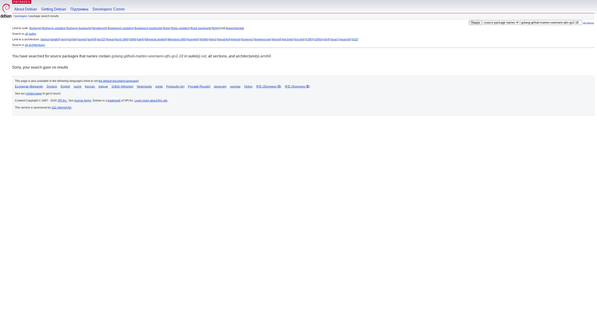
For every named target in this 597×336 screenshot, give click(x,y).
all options (588, 22)
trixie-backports (201, 28)
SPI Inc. (62, 100)
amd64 (55, 39)
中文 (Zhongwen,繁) (297, 86)
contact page (34, 93)
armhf (91, 39)
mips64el (223, 39)
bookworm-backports (148, 28)
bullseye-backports (79, 28)
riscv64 (299, 39)
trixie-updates (180, 28)
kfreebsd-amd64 (155, 39)
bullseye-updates (54, 28)
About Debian (25, 9)
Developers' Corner (109, 9)
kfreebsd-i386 (177, 39)
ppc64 (277, 39)
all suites (30, 33)
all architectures (35, 45)
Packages (21, 2)
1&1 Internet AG (61, 107)
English (65, 86)
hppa (110, 39)
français (90, 86)
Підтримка (79, 9)
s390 (309, 39)
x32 (355, 39)
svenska (235, 86)
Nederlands (144, 86)
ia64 (140, 39)
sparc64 (345, 39)
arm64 (73, 39)
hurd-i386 (121, 39)
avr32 (101, 39)
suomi (77, 86)
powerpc (247, 39)
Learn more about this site (151, 100)
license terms (82, 100)
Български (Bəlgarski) (29, 86)
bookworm (99, 28)
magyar (103, 86)
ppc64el (288, 39)
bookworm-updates (120, 28)
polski (159, 86)
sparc (334, 39)
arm (64, 39)
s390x (318, 39)
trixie (167, 28)
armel (82, 39)
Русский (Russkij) (199, 86)
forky (216, 28)
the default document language (118, 81)
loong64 (193, 39)
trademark (114, 100)
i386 (132, 39)
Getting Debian (53, 9)
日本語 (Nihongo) (122, 86)
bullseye (35, 28)
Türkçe (248, 86)
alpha (45, 39)
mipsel (235, 39)
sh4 (326, 39)
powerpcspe (263, 39)
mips (212, 39)
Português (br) (175, 86)
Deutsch (52, 86)
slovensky (220, 86)
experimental (235, 28)
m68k (203, 39)
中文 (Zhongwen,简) (268, 86)
